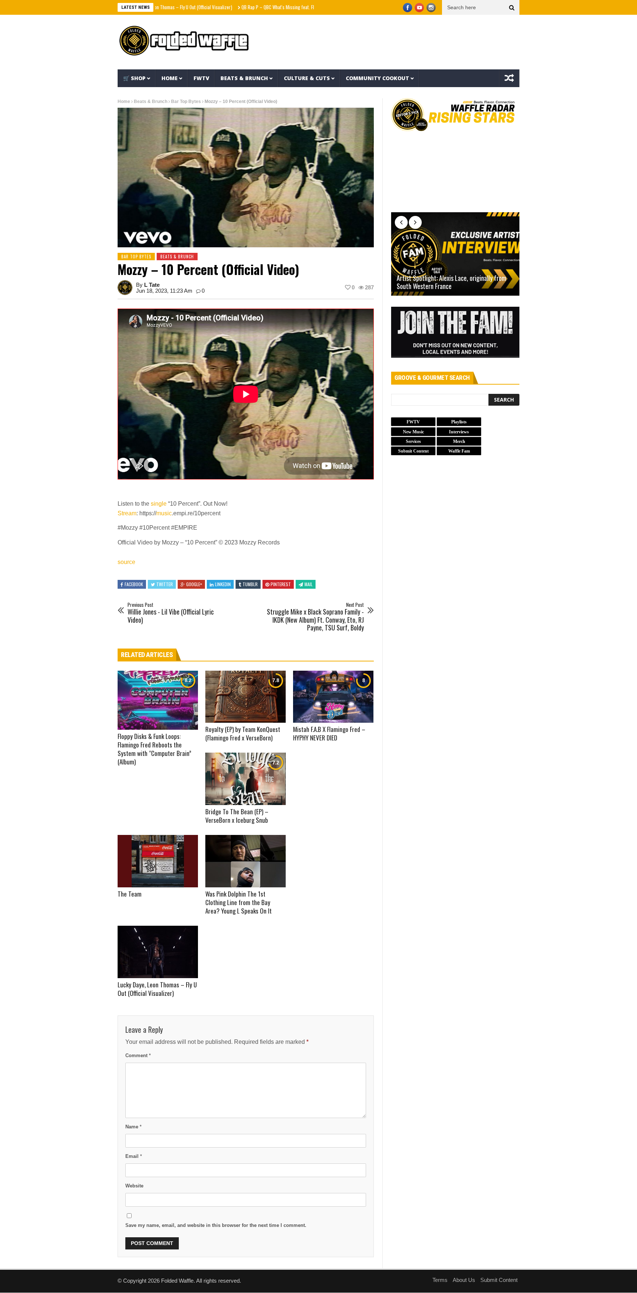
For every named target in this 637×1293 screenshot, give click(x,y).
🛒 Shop (134, 78)
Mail (308, 584)
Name (133, 1126)
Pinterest (281, 584)
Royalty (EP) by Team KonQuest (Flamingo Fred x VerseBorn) (242, 733)
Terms (440, 1280)
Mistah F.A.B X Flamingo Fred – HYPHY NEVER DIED (329, 733)
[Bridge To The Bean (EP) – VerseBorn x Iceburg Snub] (245, 779)
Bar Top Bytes (186, 101)
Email (133, 1156)
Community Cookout (377, 78)
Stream (127, 513)
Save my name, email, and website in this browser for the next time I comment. (215, 1225)
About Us (464, 1280)
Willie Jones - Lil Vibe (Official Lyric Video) (171, 613)
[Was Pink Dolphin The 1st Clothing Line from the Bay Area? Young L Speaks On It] (245, 861)
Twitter (164, 584)
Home (169, 78)
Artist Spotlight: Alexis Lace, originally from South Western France (451, 282)
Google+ (194, 584)
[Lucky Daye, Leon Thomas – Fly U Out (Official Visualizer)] (158, 952)
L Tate (152, 285)
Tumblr (250, 584)
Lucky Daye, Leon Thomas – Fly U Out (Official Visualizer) (157, 989)
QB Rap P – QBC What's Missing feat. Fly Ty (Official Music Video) (261, 7)
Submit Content (499, 1280)
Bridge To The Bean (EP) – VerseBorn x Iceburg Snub (236, 816)
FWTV (201, 78)
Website (134, 1186)
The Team (130, 893)
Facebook (134, 584)
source (126, 562)
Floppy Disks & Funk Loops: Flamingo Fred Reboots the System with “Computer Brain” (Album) (154, 749)
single (159, 504)
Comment (138, 1055)
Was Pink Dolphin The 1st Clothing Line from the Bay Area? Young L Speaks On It (238, 902)
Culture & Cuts (307, 78)
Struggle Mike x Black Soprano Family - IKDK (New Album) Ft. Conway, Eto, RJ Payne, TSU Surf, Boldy (315, 617)
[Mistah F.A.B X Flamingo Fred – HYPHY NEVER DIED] (333, 697)
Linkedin (223, 584)
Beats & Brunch (244, 78)
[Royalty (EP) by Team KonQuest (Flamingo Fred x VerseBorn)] (245, 697)
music (164, 513)
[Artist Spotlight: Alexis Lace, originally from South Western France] (455, 254)
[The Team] (158, 861)
